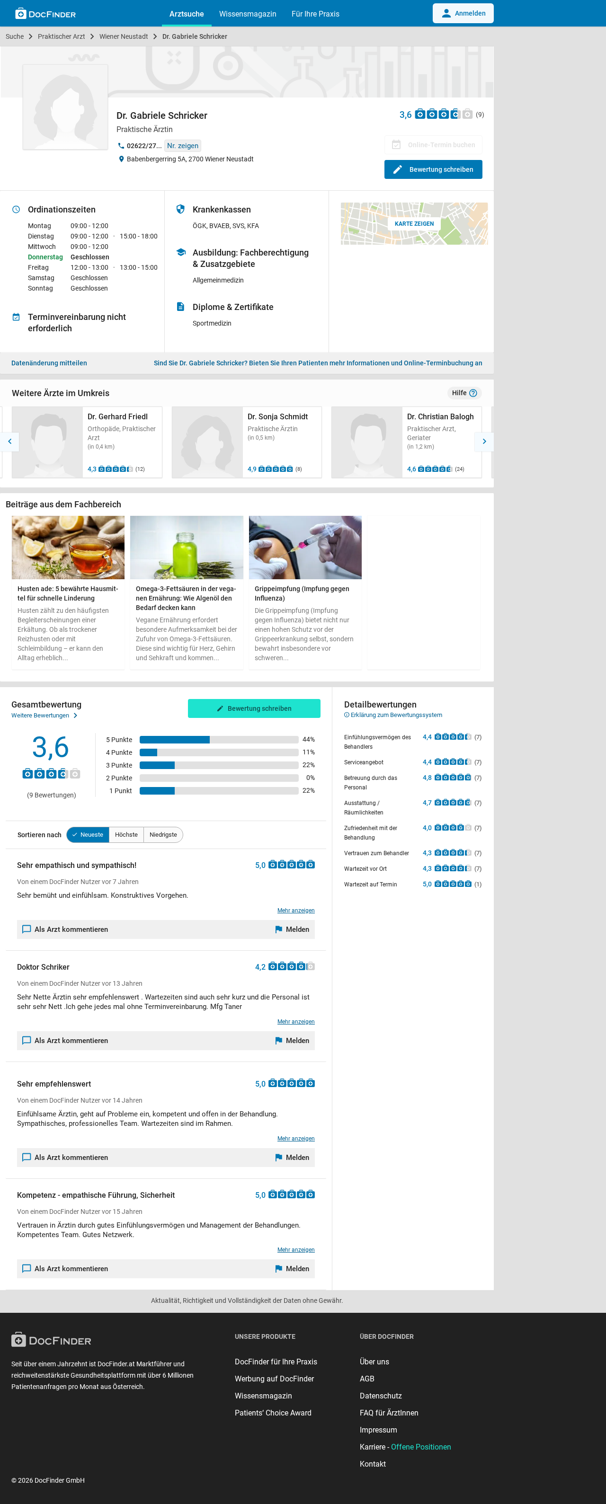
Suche (15, 36)
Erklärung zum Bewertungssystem (395, 714)
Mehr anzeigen (296, 910)
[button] (9, 442)
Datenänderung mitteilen (49, 363)
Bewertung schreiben (441, 169)
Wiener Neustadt (123, 36)
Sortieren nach (40, 835)
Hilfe (459, 393)
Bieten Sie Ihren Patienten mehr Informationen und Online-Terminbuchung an (318, 363)
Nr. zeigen (182, 146)
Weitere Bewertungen (40, 715)
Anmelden (470, 13)
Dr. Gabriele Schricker (194, 36)
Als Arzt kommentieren (71, 929)
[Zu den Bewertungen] (444, 113)
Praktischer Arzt (61, 36)
